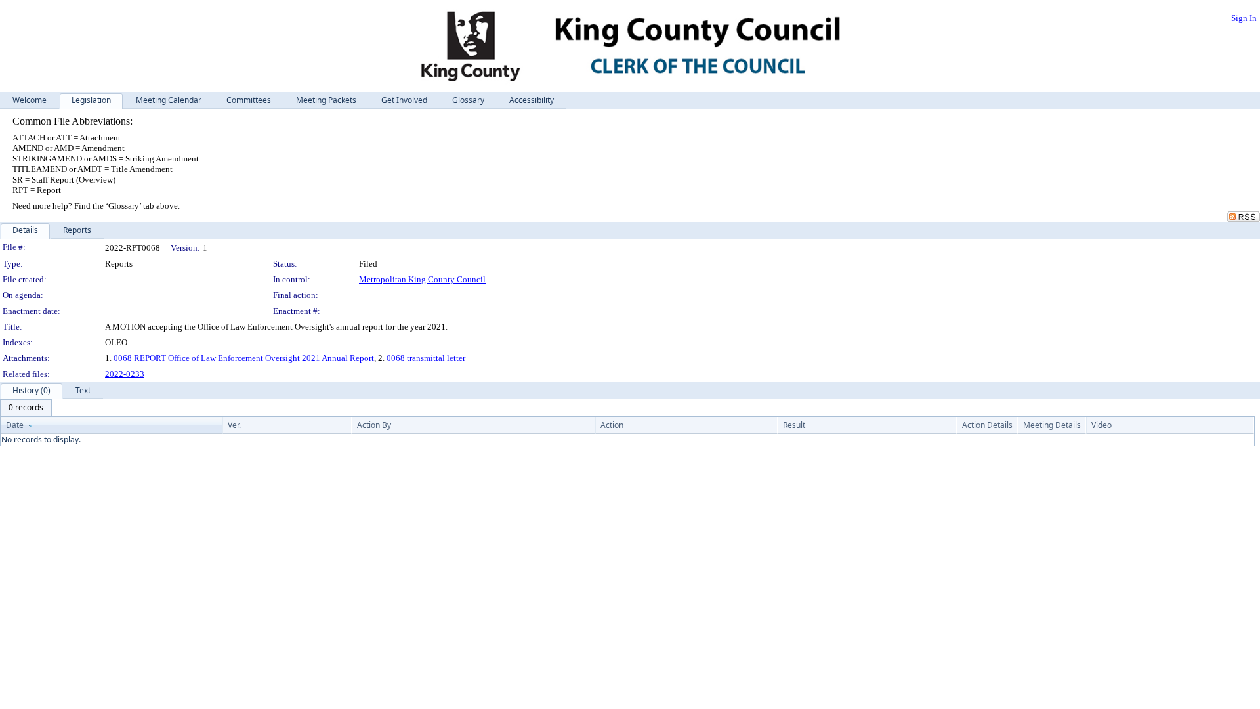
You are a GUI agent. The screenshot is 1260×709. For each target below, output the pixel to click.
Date (15, 425)
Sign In (1244, 18)
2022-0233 (124, 374)
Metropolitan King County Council (422, 279)
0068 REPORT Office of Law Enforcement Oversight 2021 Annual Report (244, 358)
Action (611, 425)
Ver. (234, 425)
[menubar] (26, 407)
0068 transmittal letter (426, 358)
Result (794, 425)
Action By (374, 425)
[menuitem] (26, 408)
